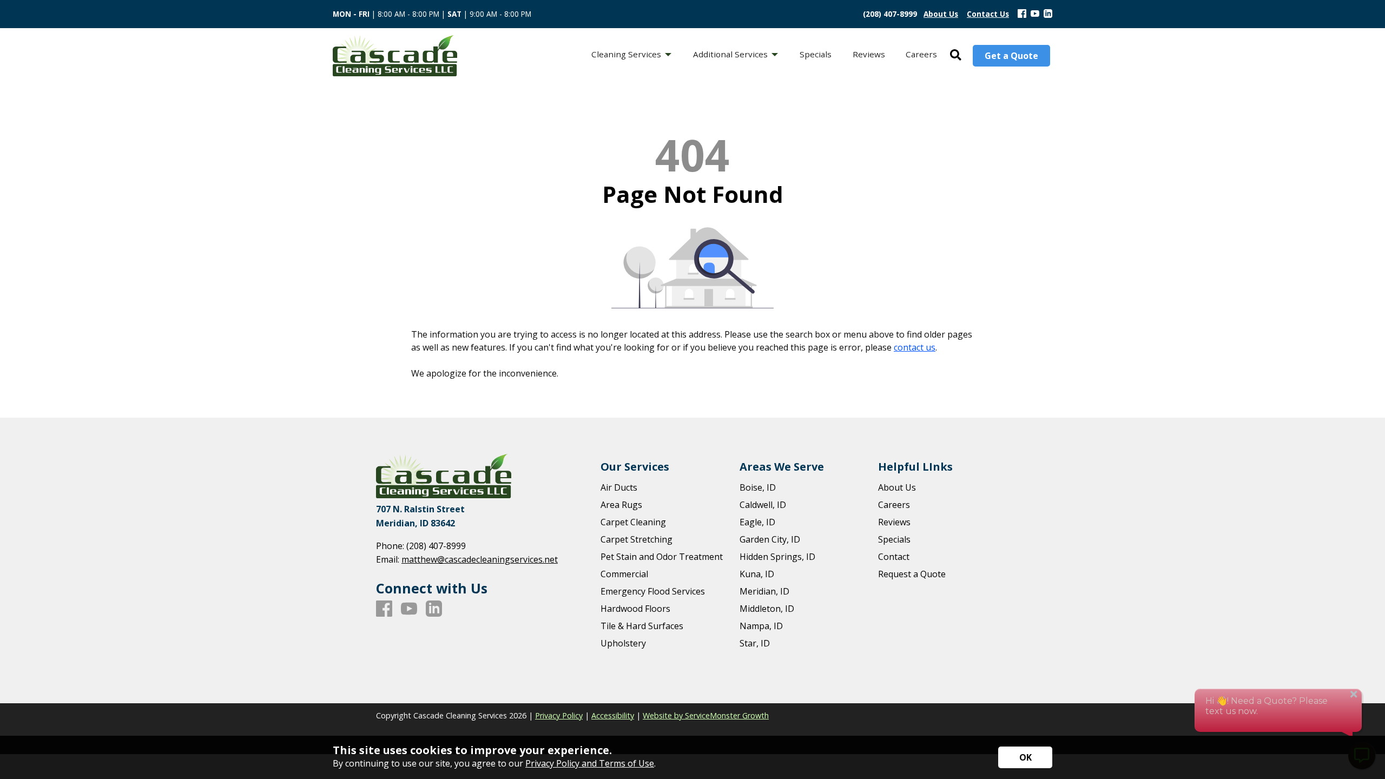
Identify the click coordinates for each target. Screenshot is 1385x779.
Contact (893, 556)
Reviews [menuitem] (869, 54)
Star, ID (755, 643)
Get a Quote (1011, 56)
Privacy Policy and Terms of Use (589, 763)
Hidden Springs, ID (777, 556)
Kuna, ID (757, 574)
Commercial (624, 574)
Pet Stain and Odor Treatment (662, 556)
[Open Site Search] (955, 55)
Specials (894, 539)
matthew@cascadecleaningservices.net (479, 559)
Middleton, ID (767, 608)
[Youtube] (1035, 14)
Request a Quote (912, 574)
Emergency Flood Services (653, 591)
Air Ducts (619, 487)
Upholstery (623, 643)
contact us (914, 347)
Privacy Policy (559, 715)
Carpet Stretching (636, 539)
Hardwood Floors (635, 608)
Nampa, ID (761, 626)
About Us (897, 487)
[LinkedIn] (1048, 14)
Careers (894, 504)
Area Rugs (621, 504)
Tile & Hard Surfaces (642, 626)
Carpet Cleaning (633, 522)
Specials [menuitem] (816, 54)
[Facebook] (1022, 14)
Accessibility (612, 715)
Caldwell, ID (763, 504)
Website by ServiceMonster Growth (706, 715)
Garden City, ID (770, 539)
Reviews (894, 522)
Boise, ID (758, 487)
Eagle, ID (757, 522)
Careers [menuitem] (921, 54)
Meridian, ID (764, 591)
